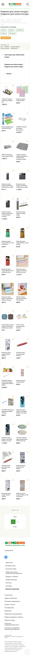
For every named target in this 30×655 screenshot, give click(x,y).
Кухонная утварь (17, 19)
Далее (15, 526)
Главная (3, 19)
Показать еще (15, 510)
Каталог (9, 19)
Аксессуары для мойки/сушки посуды (11, 21)
